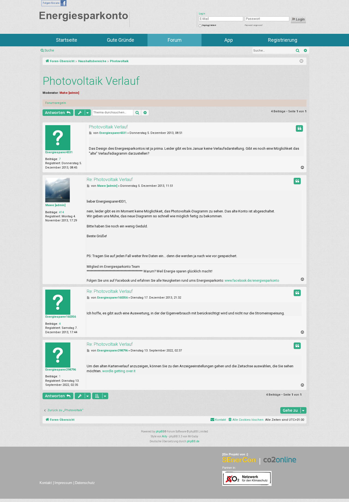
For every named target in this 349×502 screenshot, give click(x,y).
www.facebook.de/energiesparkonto (252, 280)
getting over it (125, 371)
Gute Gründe (120, 40)
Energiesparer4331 (59, 152)
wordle (107, 371)
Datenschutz (85, 483)
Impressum (63, 483)
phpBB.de (193, 441)
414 (61, 212)
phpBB (160, 431)
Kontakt (46, 483)
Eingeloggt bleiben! (209, 25)
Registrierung (282, 40)
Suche (49, 50)
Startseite (66, 40)
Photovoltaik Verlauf (91, 81)
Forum (175, 40)
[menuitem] (245, 420)
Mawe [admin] (55, 205)
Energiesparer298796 (60, 369)
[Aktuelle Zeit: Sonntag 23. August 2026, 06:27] (301, 61)
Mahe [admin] (69, 93)
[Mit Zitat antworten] (299, 128)
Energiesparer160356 (60, 316)
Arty (164, 436)
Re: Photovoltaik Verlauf (110, 179)
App (228, 40)
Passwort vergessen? (254, 25)
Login (300, 19)
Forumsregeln (55, 103)
